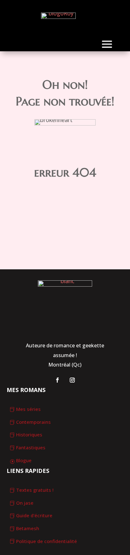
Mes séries (28, 409)
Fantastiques (30, 447)
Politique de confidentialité (46, 541)
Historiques (29, 434)
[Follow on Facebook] (57, 380)
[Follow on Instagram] (72, 380)
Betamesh (27, 528)
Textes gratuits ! (35, 490)
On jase (24, 503)
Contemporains (33, 422)
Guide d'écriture (34, 515)
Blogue (24, 460)
